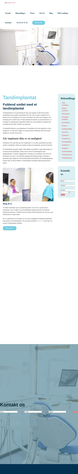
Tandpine (65, 148)
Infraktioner (66, 114)
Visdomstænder (67, 154)
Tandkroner (66, 145)
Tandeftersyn (66, 138)
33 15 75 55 (40, 221)
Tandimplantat (66, 142)
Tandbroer (65, 135)
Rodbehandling (67, 129)
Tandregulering (67, 151)
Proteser (64, 125)
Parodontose (66, 122)
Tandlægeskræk (67, 158)
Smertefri (65, 132)
